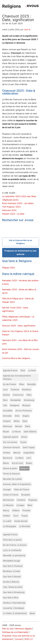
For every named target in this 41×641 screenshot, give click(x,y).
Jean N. (27, 29)
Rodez (29, 463)
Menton (16, 452)
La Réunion (8, 505)
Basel (32, 613)
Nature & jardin (10, 468)
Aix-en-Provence (23, 410)
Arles (17, 416)
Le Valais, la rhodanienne (15, 613)
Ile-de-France (9, 384)
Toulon (23, 442)
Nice (5, 400)
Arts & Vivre (17, 463)
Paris (22, 370)
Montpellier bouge (11, 560)
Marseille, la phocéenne (14, 555)
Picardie (26, 510)
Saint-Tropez (29, 447)
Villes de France (21, 489)
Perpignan (14, 405)
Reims (6, 463)
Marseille (31, 384)
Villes (28, 395)
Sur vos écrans (10, 442)
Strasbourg (29, 400)
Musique (26, 405)
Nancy (6, 510)
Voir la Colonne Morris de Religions (20, 242)
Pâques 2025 (8, 267)
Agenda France (10, 370)
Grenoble (7, 416)
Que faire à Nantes (12, 576)
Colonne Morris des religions (16, 358)
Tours (15, 515)
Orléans (15, 510)
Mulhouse (7, 426)
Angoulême (28, 452)
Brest (27, 426)
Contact (19, 639)
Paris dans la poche (12, 540)
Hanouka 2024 (9, 210)
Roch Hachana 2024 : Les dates (17, 203)
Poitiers (6, 515)
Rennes (18, 426)
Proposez (32, 500)
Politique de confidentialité (15, 632)
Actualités (8, 410)
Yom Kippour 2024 (11, 207)
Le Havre (16, 431)
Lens (28, 458)
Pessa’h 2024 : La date (13, 214)
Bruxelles (25, 494)
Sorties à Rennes (11, 582)
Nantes (6, 395)
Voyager (7, 489)
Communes (18, 395)
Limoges (20, 505)
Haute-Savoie (20, 521)
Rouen (6, 431)
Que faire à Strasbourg (13, 592)
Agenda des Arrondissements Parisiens (17, 377)
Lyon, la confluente (12, 550)
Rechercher (8, 500)
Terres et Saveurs (11, 473)
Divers (24, 437)
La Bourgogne (9, 526)
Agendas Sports (10, 437)
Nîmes (17, 421)
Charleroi (21, 500)
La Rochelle (24, 526)
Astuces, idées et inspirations (17, 484)
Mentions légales (23, 628)
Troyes (24, 515)
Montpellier (15, 400)
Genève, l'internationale (14, 603)
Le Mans (19, 458)
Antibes (6, 452)
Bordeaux (26, 389)
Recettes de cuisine (12, 479)
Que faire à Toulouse (13, 566)
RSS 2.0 (28, 639)
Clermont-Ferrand (11, 447)
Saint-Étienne (30, 431)
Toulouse (15, 389)
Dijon (25, 421)
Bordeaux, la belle (11, 571)
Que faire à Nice (10, 597)
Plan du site (7, 628)
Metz (29, 505)
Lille (5, 405)
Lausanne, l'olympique (13, 608)
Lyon (5, 389)
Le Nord (32, 370)
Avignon (7, 421)
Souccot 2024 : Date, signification (19, 325)
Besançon (7, 458)
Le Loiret (7, 521)
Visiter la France (10, 494)
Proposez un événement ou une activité (20, 252)
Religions (11, 6)
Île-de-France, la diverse (15, 545)
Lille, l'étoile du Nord (12, 587)
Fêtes (21, 384)
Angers (26, 416)
